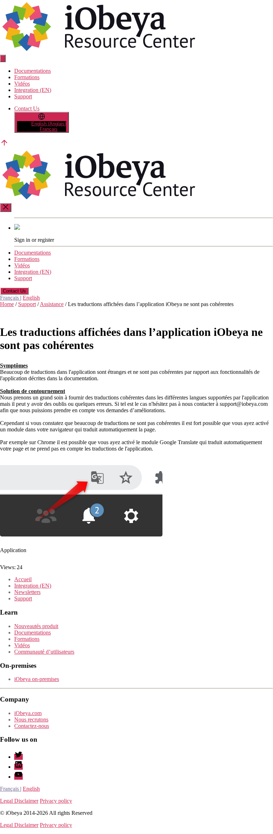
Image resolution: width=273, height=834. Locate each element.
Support (23, 96)
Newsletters (27, 592)
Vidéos (22, 84)
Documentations (32, 71)
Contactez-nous (31, 726)
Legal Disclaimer (19, 801)
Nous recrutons (31, 719)
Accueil (23, 579)
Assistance (52, 304)
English (31, 298)
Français (10, 298)
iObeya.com (28, 713)
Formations (26, 77)
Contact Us (26, 108)
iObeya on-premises (36, 679)
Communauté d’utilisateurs (44, 652)
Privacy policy (56, 801)
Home (7, 304)
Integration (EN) (32, 90)
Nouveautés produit (36, 626)
